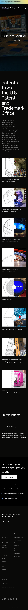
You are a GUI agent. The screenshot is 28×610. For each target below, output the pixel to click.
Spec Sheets (17, 553)
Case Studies (17, 542)
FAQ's (3, 540)
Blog (15, 548)
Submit (23, 522)
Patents (4, 569)
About (3, 558)
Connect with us (9, 477)
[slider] (14, 167)
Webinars (16, 545)
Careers (4, 564)
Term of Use (4, 579)
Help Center (5, 537)
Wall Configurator (18, 537)
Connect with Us (13, 607)
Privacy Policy (5, 583)
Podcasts (16, 550)
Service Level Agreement (8, 587)
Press (3, 566)
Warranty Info (5, 542)
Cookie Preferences (6, 591)
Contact (4, 561)
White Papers (17, 540)
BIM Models (17, 556)
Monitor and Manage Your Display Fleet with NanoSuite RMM (11, 2)
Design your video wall (16, 8)
